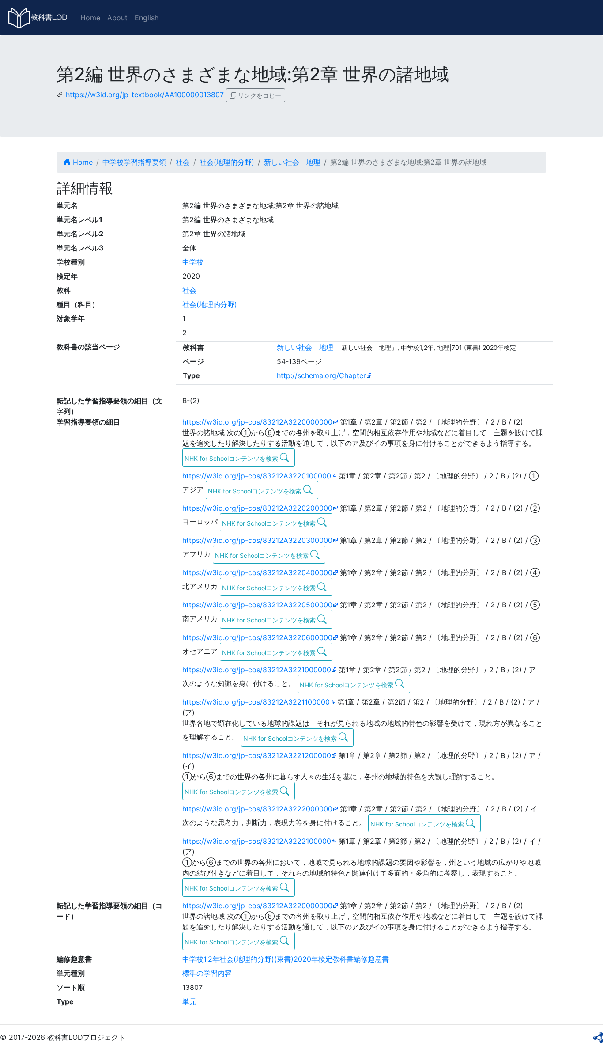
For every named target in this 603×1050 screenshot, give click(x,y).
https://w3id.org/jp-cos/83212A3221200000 (256, 755)
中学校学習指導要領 (134, 162)
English (146, 17)
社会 (183, 162)
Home (90, 17)
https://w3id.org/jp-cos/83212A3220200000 (257, 508)
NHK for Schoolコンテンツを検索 (232, 458)
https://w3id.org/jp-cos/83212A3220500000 (257, 604)
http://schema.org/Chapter (321, 375)
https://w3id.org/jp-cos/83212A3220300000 (257, 540)
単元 (189, 1001)
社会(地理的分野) (227, 162)
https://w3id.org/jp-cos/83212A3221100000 (256, 701)
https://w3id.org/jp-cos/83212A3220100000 (256, 475)
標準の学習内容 (207, 973)
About (117, 17)
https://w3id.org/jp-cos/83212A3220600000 (257, 637)
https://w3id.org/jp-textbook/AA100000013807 (145, 94)
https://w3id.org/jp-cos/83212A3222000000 (257, 808)
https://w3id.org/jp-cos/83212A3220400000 (257, 572)
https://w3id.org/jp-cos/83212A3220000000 (257, 421)
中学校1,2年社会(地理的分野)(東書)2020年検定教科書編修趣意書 (285, 959)
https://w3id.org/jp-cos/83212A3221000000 (256, 669)
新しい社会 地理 (292, 162)
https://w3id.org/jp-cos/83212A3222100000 (256, 841)
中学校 (193, 262)
